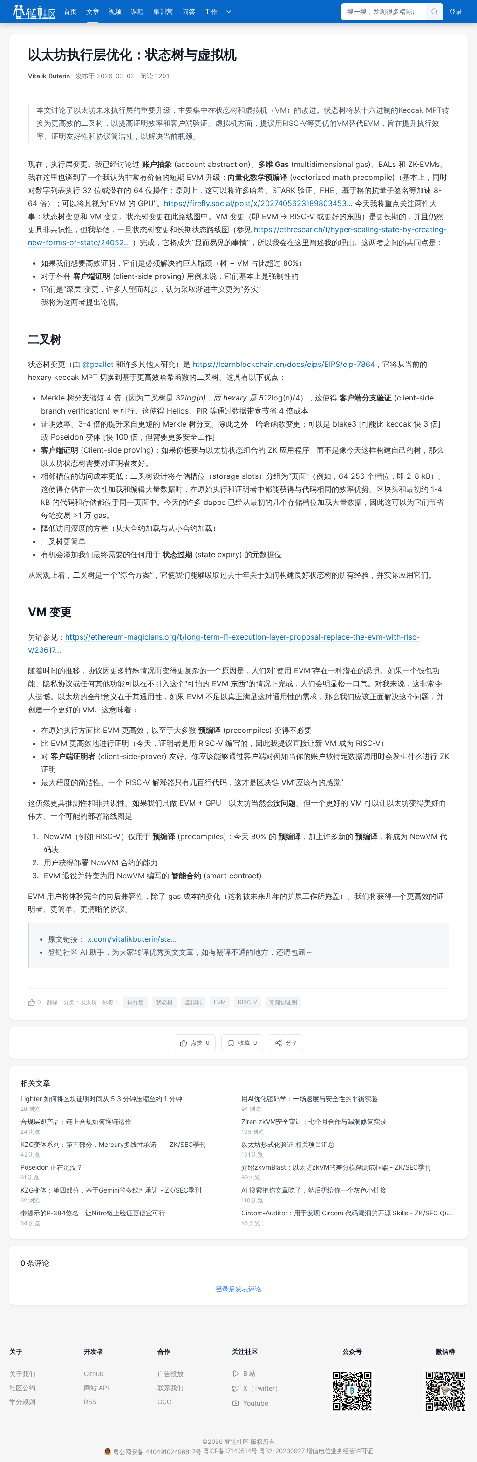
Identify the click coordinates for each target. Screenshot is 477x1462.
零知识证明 (283, 1002)
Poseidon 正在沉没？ (51, 1167)
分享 (291, 1042)
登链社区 (238, 1441)
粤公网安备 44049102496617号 (157, 1451)
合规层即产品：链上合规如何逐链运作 (75, 1121)
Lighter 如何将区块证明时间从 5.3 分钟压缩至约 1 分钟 (101, 1099)
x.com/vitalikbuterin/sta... (132, 939)
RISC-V (247, 1002)
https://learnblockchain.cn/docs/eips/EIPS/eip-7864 (284, 364)
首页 (70, 11)
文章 (92, 11)
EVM (220, 1002)
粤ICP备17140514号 (230, 1451)
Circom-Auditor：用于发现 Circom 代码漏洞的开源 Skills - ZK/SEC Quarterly (349, 1213)
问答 (188, 11)
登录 (455, 11)
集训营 (163, 11)
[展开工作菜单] (228, 11)
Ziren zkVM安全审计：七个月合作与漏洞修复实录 (314, 1121)
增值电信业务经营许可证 (340, 1451)
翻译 (52, 1002)
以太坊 (88, 1002)
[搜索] (434, 12)
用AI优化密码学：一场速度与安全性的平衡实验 (309, 1099)
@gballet (98, 364)
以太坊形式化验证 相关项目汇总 (287, 1144)
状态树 (164, 1002)
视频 (115, 11)
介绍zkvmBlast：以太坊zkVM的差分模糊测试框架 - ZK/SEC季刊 (336, 1167)
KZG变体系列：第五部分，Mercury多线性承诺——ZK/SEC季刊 (113, 1144)
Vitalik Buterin (49, 76)
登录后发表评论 (238, 1289)
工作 (211, 11)
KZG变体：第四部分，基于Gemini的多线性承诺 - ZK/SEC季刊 (110, 1190)
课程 (137, 11)
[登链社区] (34, 11)
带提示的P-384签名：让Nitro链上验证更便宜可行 (92, 1213)
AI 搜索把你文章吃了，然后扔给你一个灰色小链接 (313, 1190)
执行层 (135, 1002)
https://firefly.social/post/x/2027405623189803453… (258, 203)
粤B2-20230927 (282, 1451)
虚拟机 (193, 1002)
